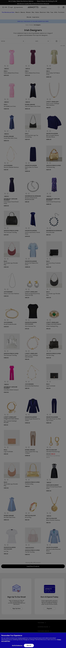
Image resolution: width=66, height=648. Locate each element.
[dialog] (33, 640)
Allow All (29, 645)
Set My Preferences (17, 645)
